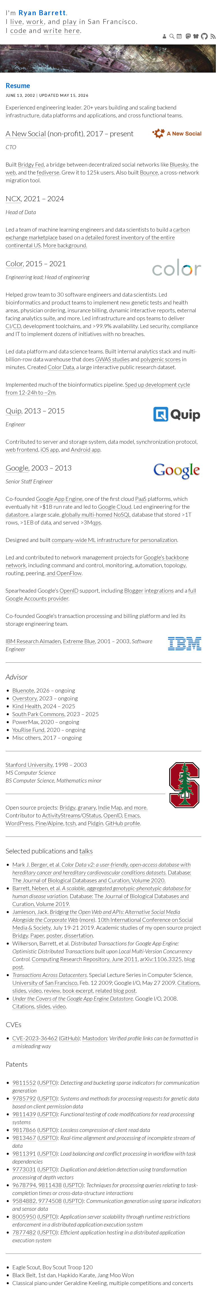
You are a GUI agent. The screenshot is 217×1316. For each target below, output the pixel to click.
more (87, 919)
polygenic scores (161, 359)
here (72, 30)
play (70, 21)
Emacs (132, 815)
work (35, 21)
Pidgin (95, 823)
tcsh (70, 823)
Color (14, 263)
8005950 (24, 1216)
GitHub (69, 1038)
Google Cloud (114, 506)
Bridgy (67, 807)
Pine (40, 823)
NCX (13, 198)
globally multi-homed (87, 514)
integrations (159, 590)
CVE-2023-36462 (35, 1038)
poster (54, 935)
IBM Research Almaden (33, 641)
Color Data (61, 367)
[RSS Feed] (213, 36)
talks (86, 851)
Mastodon (94, 1038)
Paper (37, 935)
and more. (136, 807)
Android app (85, 449)
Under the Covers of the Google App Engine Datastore (72, 998)
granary (87, 807)
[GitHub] (205, 36)
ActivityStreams (61, 815)
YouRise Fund (28, 729)
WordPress (19, 823)
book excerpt (77, 990)
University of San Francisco (44, 982)
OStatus (91, 815)
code (18, 30)
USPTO (47, 1082)
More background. (65, 245)
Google (17, 467)
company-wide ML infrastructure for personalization (114, 539)
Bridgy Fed (31, 164)
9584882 (24, 1200)
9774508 (50, 1200)
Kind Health (26, 706)
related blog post (115, 990)
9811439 (24, 1114)
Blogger (133, 590)
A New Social (26, 133)
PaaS (140, 498)
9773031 (24, 1169)
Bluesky (179, 164)
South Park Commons (38, 713)
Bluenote (23, 690)
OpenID (69, 590)
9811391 (24, 1153)
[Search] (172, 36)
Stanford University (29, 764)
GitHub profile (122, 823)
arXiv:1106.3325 (161, 959)
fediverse (48, 172)
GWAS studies (112, 359)
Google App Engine (59, 498)
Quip (13, 410)
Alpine (55, 823)
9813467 (24, 1137)
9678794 (24, 1185)
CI (8, 325)
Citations (188, 982)
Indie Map (110, 807)
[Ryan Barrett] (108, 58)
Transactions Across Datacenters (49, 974)
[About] (164, 36)
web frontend (22, 449)
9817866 (24, 1129)
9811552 (24, 1082)
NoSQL (122, 514)
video (35, 990)
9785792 (24, 1098)
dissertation (78, 935)
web (11, 172)
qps (96, 522)
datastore (17, 514)
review (52, 990)
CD (17, 325)
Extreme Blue (79, 641)
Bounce (149, 172)
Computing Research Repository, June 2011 (85, 959)
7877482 (24, 1232)
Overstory (24, 698)
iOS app (49, 449)
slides (19, 990)
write (53, 30)
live (16, 21)
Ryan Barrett (42, 12)
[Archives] (179, 36)
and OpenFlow (64, 573)
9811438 (50, 1185)
